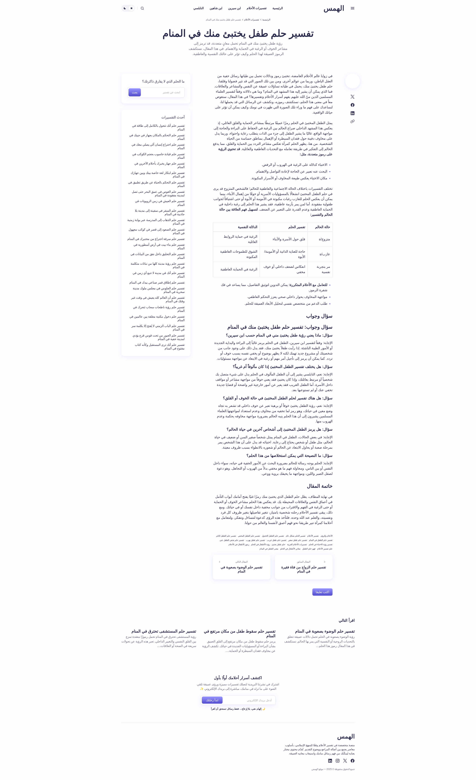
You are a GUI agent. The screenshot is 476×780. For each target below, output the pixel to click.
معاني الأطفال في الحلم (290, 549)
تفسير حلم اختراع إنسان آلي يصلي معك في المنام (158, 146)
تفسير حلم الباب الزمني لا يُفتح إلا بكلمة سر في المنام (158, 328)
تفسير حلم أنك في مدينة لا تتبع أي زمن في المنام (159, 274)
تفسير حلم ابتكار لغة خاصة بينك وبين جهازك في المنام (158, 174)
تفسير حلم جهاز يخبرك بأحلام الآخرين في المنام (159, 165)
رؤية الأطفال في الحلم (260, 544)
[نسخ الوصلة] (352, 121)
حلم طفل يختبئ (278, 544)
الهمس (334, 8)
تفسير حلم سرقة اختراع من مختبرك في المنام (156, 238)
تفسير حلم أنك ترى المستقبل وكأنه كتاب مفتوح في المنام (160, 346)
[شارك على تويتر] (352, 97)
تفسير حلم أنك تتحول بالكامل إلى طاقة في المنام (158, 127)
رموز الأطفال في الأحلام (239, 544)
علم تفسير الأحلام (325, 549)
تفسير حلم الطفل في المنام (321, 540)
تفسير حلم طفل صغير (297, 540)
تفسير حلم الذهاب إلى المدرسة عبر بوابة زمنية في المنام (156, 221)
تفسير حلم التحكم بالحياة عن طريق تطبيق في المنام (156, 184)
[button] (352, 8)
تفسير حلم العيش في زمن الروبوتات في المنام (160, 203)
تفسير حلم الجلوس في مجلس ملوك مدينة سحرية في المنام (159, 290)
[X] (345, 760)
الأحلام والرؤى (327, 536)
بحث (134, 92)
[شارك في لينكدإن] (352, 113)
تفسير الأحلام (313, 536)
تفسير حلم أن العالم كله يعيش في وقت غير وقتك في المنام (158, 299)
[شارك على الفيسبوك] (352, 105)
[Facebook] (352, 760)
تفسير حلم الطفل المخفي (249, 536)
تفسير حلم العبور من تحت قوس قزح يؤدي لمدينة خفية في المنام (159, 337)
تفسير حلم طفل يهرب (255, 540)
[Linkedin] (330, 760)
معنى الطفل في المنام (269, 549)
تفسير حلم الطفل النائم (226, 536)
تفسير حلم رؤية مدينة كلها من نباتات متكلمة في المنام (158, 265)
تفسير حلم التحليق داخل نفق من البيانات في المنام (158, 256)
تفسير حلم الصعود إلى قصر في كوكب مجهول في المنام (156, 231)
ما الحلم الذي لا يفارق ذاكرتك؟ (163, 81)
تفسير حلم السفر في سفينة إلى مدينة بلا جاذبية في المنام (160, 212)
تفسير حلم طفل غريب (276, 540)
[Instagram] (337, 760)
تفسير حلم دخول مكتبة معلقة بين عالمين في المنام (157, 318)
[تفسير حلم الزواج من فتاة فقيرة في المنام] (304, 567)
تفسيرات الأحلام (251, 19)
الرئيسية (266, 19)
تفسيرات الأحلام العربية (297, 544)
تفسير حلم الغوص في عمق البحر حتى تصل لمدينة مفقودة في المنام (158, 193)
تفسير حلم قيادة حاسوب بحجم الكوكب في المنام (158, 156)
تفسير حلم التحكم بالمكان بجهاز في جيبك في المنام (157, 137)
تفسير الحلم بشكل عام (295, 536)
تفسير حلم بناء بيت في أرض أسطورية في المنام (159, 246)
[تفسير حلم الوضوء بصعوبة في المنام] (241, 567)
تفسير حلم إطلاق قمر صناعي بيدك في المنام (157, 282)
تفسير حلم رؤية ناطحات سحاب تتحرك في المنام (159, 309)
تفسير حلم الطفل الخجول (273, 536)
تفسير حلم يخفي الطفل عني (232, 540)
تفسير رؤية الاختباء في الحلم (321, 544)
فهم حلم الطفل (308, 549)
